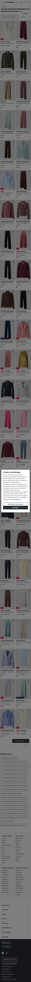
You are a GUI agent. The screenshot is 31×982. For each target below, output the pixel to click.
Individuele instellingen (15, 504)
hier (19, 497)
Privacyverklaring (7, 499)
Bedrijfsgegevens (17, 499)
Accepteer (15, 507)
